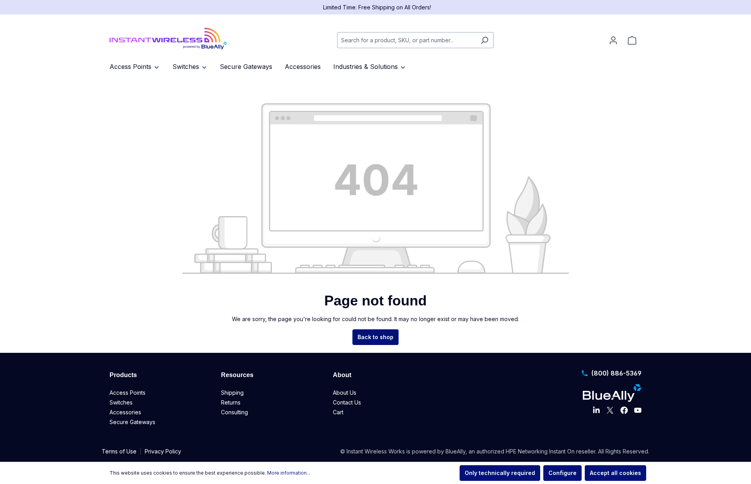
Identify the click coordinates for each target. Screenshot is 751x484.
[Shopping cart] (632, 40)
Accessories (125, 412)
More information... (288, 473)
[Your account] (613, 40)
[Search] (484, 40)
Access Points (128, 392)
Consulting (234, 412)
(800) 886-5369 (616, 373)
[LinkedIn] (596, 410)
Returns (231, 402)
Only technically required (500, 473)
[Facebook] (624, 410)
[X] (610, 410)
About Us (344, 392)
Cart (338, 412)
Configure (562, 473)
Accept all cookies (615, 473)
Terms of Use (119, 451)
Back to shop (375, 337)
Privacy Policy (163, 451)
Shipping (232, 392)
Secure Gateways (132, 422)
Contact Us (347, 402)
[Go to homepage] (168, 38)
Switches (121, 402)
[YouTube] (637, 410)
